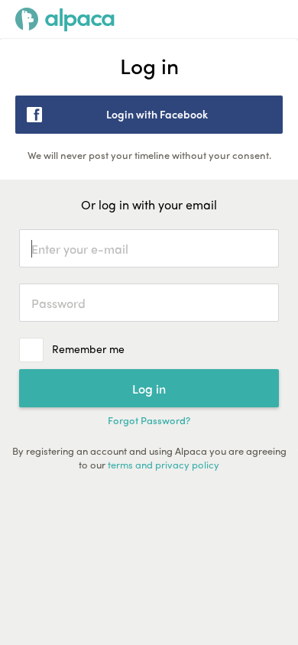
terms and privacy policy (163, 464)
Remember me (88, 348)
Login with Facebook (157, 114)
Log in (149, 388)
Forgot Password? (149, 420)
